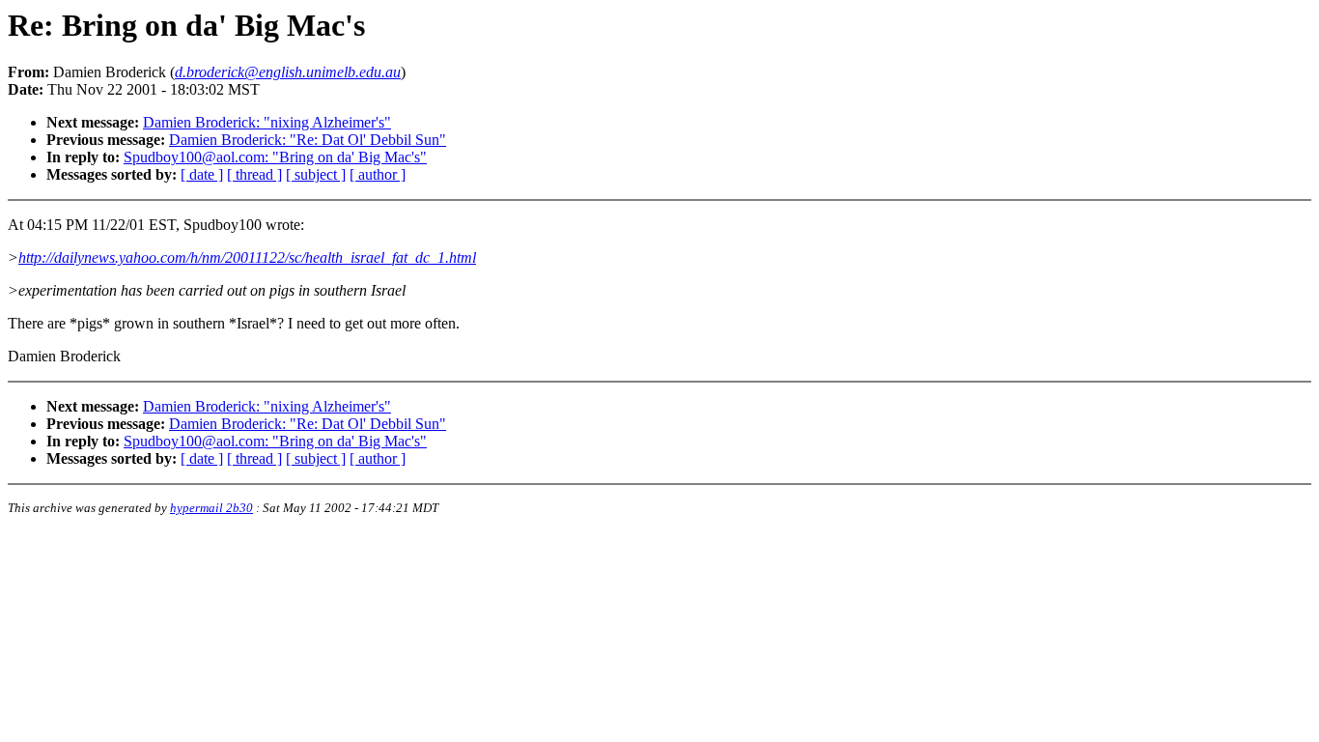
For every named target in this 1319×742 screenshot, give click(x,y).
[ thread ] (254, 174)
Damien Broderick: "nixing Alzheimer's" (267, 122)
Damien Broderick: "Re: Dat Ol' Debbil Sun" (307, 139)
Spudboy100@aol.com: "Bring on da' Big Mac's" (275, 157)
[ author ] (378, 174)
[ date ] (202, 174)
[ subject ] (316, 174)
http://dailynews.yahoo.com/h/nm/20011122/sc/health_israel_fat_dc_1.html (247, 257)
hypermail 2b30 (211, 507)
